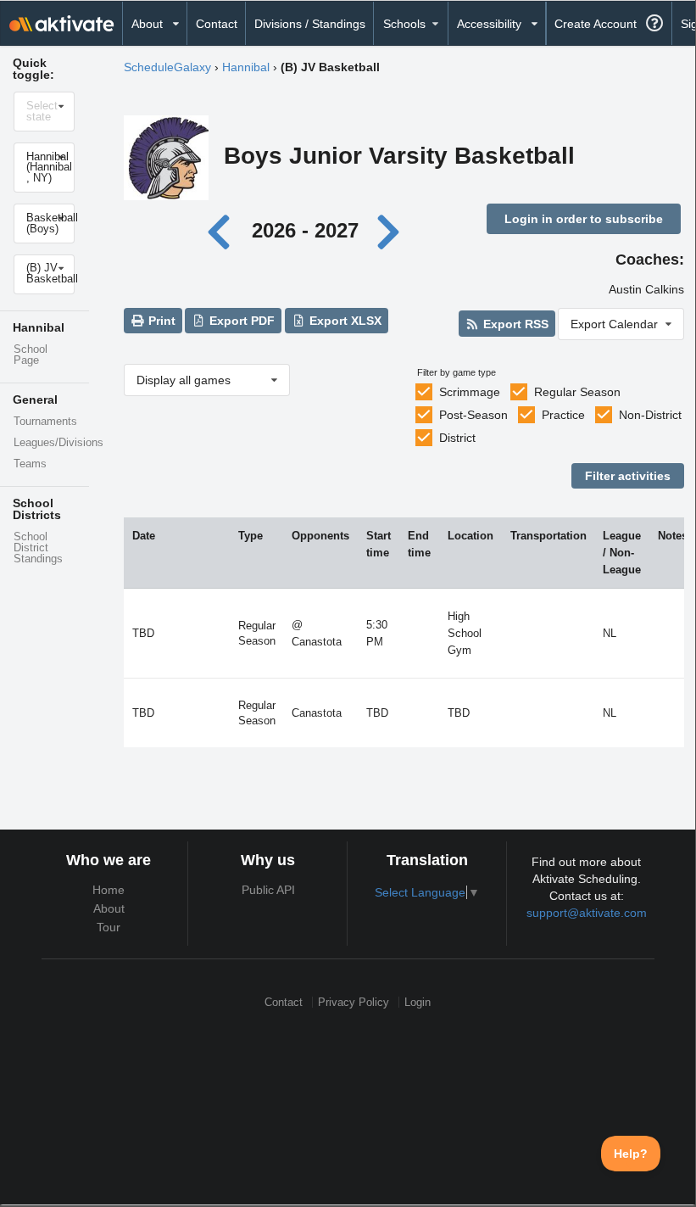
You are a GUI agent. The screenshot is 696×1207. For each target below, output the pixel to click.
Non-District (650, 415)
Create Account (595, 24)
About (109, 908)
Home (108, 890)
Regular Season (577, 392)
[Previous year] (223, 230)
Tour (108, 927)
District (457, 437)
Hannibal (246, 67)
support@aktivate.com (586, 912)
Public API (268, 890)
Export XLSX (343, 320)
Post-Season (473, 415)
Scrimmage (469, 392)
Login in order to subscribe (583, 219)
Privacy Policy (353, 1002)
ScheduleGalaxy (167, 67)
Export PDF (240, 320)
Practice (563, 415)
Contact (216, 24)
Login (417, 1002)
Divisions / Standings (309, 24)
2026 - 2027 (305, 230)
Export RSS (514, 324)
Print (160, 320)
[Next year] (390, 230)
